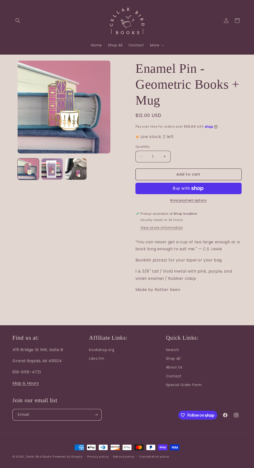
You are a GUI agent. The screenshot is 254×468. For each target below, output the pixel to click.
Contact (174, 376)
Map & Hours (25, 383)
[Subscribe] (96, 415)
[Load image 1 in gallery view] (28, 169)
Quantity (142, 146)
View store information (161, 227)
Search (172, 349)
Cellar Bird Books (39, 457)
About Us (174, 367)
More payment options (188, 200)
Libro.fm (96, 358)
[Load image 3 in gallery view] (76, 169)
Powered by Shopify (68, 457)
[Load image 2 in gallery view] (52, 169)
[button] (17, 20)
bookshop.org (101, 349)
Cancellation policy (154, 457)
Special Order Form (184, 384)
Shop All (173, 358)
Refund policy (123, 457)
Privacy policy (98, 457)
